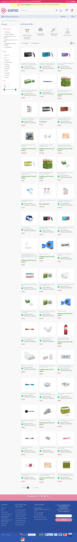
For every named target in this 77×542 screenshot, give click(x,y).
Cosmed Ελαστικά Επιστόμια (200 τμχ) (28, 145)
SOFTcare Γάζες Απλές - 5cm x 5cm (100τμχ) (28, 312)
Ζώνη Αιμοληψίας (25, 227)
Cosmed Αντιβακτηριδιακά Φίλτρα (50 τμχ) (45, 145)
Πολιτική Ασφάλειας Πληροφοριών (6, 520)
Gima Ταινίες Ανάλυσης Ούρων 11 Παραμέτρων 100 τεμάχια (65, 201)
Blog (2, 510)
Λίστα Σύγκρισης (19, 525)
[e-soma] (10, 10)
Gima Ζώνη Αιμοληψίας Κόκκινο (29, 338)
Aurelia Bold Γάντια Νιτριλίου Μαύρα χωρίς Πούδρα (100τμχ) (29, 64)
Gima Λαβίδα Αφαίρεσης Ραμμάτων (27, 201)
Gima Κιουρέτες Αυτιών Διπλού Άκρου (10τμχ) (65, 448)
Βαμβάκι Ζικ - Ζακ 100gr (27, 365)
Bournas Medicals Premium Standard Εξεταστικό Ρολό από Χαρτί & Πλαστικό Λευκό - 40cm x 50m (29, 256)
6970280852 (36, 1)
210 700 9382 (14, 1)
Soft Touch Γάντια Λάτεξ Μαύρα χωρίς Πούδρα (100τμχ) (47, 118)
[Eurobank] (24, 536)
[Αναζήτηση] (56, 10)
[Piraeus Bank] (33, 536)
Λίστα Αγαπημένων (20, 522)
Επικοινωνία (4, 523)
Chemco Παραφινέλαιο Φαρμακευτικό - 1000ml (63, 338)
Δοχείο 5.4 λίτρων (43, 254)
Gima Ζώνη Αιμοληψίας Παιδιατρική (27, 448)
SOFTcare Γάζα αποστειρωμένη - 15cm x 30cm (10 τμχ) (47, 312)
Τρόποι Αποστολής (20, 514)
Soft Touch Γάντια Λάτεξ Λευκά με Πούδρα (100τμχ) (29, 173)
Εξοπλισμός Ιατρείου (12, 20)
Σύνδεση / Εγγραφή (20, 510)
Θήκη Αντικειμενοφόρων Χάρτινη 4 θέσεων (47, 448)
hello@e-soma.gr (40, 517)
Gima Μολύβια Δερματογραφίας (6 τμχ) (29, 285)
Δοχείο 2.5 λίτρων (61, 311)
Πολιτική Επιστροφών (21, 518)
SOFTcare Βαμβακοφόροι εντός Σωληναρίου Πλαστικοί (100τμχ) (65, 474)
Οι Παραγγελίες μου (20, 512)
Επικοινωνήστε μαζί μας (41, 519)
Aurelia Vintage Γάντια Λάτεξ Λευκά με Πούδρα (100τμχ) (64, 118)
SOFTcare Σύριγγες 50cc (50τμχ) (65, 420)
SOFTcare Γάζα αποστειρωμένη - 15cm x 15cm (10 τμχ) (47, 285)
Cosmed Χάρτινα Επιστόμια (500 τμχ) (47, 201)
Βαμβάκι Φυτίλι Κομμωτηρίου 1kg (65, 284)
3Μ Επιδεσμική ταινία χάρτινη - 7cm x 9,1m (65, 394)
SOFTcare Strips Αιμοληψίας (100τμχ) (64, 254)
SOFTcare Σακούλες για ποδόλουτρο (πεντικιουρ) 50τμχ (47, 394)
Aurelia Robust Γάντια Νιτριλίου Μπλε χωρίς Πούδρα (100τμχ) (47, 64)
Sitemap (3, 525)
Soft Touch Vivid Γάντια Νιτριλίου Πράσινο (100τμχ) (65, 228)
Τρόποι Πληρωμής (20, 516)
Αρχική (3, 20)
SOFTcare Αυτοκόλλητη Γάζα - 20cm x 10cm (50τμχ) (46, 173)
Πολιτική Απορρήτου (6, 514)
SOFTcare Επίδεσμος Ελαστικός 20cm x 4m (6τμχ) (47, 366)
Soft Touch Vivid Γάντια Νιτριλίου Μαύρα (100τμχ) (47, 228)
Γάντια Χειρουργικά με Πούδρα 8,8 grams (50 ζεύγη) (47, 474)
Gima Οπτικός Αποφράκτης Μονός (28, 421)
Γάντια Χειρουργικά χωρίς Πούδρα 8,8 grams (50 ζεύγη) (64, 145)
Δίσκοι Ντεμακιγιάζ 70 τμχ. (46, 338)
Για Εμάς (3, 508)
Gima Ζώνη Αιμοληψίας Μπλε (28, 393)
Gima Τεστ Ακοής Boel (44, 420)
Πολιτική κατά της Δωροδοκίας (5, 517)
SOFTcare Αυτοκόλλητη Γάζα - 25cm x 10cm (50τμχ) (64, 91)
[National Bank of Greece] (41, 536)
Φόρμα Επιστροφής (20, 520)
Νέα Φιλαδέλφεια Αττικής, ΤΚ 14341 (42, 510)
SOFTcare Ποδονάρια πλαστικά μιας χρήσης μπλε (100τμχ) (65, 366)
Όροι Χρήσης (4, 512)
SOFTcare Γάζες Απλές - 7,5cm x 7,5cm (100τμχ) (65, 173)
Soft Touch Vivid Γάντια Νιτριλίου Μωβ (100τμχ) (65, 64)
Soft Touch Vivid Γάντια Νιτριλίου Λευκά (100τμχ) (29, 474)
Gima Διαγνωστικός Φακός (46, 90)
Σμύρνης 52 (39, 508)
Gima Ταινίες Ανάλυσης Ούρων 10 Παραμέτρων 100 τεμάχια (29, 118)
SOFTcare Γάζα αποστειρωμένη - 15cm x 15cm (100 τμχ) (29, 91)
